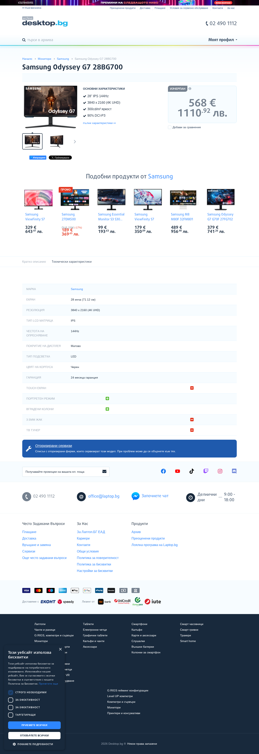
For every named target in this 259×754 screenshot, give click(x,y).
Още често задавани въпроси (44, 558)
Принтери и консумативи (123, 713)
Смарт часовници (191, 624)
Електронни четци (95, 629)
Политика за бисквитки (94, 564)
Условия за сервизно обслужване (189, 8)
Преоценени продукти (123, 8)
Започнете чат (155, 496)
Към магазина (33, 7)
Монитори (41, 641)
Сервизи (28, 551)
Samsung (160, 176)
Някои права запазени (142, 743)
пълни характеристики (98, 123)
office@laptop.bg (103, 496)
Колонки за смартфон (146, 652)
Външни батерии (143, 646)
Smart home (188, 641)
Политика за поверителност (98, 558)
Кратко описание (34, 261)
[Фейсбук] (163, 472)
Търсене (24, 40)
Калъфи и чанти (93, 641)
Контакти (217, 8)
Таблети (88, 624)
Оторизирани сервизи (53, 446)
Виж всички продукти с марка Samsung (47, 227)
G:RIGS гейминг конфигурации (127, 690)
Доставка (145, 8)
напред (75, 141)
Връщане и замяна (36, 545)
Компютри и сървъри (121, 701)
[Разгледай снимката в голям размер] (50, 107)
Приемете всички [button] (34, 725)
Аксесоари (90, 646)
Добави (187, 127)
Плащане (160, 8)
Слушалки (138, 641)
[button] (34, 744)
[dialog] (34, 697)
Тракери (185, 635)
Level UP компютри (120, 696)
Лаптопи (40, 624)
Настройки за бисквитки (95, 571)
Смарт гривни (189, 629)
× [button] (60, 649)
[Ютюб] (177, 472)
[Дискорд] (234, 472)
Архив (136, 532)
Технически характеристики (72, 261)
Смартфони (139, 624)
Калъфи (137, 629)
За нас (231, 8)
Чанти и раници (44, 629)
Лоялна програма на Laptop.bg (155, 545)
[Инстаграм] (220, 472)
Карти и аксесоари (144, 635)
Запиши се (104, 472)
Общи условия (88, 551)
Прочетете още (48, 683)
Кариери (83, 538)
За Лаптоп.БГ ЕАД (91, 532)
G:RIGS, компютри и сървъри (54, 635)
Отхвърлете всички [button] (34, 735)
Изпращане (38, 157)
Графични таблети (95, 635)
